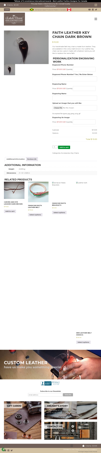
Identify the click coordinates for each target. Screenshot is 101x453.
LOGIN (7, 9)
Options (55, 133)
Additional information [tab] (16, 159)
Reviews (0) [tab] (31, 159)
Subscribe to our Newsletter (50, 391)
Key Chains (75, 153)
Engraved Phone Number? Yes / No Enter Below (72, 74)
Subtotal (55, 130)
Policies (95, 451)
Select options (35, 215)
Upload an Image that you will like (66, 103)
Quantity (69, 69)
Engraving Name (59, 94)
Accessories (65, 153)
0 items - (13, 5)
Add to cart (64, 147)
